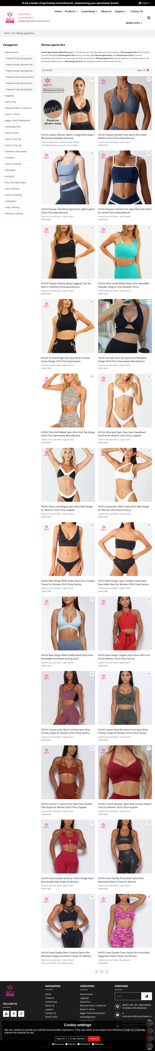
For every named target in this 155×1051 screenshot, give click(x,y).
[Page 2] (107, 971)
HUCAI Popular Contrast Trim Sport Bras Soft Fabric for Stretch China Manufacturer (125, 211)
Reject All (61, 1039)
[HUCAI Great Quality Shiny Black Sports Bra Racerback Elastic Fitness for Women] (125, 846)
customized (88, 11)
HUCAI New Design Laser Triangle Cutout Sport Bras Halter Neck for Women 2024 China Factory (123, 582)
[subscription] (146, 996)
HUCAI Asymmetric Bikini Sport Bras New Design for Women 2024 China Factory (123, 508)
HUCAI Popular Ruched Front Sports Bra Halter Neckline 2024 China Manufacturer (122, 136)
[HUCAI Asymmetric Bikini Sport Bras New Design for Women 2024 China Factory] (125, 475)
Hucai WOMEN (26, 17)
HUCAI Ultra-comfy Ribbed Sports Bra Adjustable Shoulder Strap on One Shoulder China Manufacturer (123, 285)
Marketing (98, 1044)
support (119, 11)
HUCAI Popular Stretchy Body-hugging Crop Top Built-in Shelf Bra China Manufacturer (66, 285)
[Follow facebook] (14, 1014)
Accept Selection (77, 1039)
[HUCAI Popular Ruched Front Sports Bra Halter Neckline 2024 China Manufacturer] (125, 103)
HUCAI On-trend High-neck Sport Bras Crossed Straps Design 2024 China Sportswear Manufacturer (65, 359)
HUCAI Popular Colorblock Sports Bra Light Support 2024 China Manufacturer (68, 211)
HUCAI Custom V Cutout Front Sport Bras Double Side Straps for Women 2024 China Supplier (66, 805)
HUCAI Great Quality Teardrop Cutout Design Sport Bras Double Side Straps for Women (67, 880)
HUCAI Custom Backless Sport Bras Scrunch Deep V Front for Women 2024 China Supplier (125, 805)
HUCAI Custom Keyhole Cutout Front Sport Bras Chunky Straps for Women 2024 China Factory (123, 731)
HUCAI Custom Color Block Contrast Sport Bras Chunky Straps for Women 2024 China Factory (65, 731)
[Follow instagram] (21, 1014)
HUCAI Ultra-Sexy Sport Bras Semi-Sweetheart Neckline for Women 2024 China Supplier (122, 434)
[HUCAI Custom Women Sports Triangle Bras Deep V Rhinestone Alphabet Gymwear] (68, 103)
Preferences (85, 1044)
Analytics (72, 1044)
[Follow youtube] (6, 1014)
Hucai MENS (24, 14)
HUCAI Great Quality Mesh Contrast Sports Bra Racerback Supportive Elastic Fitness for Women (66, 954)
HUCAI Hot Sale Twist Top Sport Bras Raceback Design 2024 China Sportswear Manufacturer (122, 359)
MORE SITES (133, 23)
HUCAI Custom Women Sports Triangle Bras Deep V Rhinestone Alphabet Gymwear (68, 136)
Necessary (59, 1044)
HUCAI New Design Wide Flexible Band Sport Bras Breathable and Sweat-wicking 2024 (67, 657)
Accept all (94, 1039)
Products (70, 11)
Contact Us (136, 11)
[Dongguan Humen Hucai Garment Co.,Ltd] (10, 17)
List (144, 70)
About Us (106, 11)
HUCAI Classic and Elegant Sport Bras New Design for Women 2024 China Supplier (67, 508)
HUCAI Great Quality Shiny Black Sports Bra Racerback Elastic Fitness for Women (120, 880)
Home (58, 11)
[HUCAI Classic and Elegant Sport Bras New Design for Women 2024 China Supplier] (68, 475)
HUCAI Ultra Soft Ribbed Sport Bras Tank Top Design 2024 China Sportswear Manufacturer (68, 434)
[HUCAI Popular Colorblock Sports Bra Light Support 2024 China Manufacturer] (68, 177)
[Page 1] (86, 971)
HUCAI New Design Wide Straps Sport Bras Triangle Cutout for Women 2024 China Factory (67, 582)
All (13, 33)
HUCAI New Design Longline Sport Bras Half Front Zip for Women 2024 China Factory (124, 657)
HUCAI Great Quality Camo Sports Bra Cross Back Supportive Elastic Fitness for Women (124, 954)
